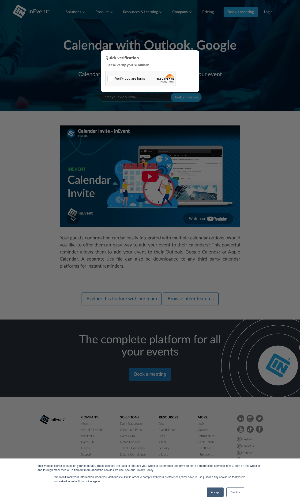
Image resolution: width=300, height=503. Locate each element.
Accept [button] (215, 492)
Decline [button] (235, 492)
